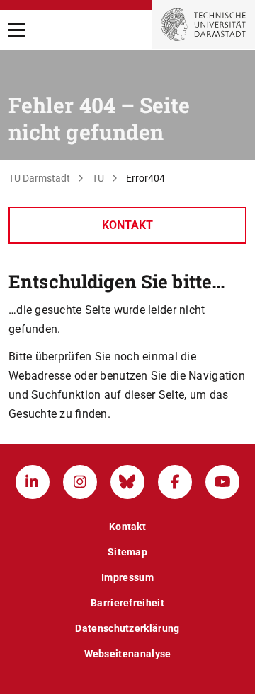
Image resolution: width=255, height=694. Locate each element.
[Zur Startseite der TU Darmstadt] (203, 24)
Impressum (127, 577)
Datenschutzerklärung (127, 628)
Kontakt (127, 225)
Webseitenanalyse (127, 653)
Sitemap (127, 552)
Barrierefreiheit (127, 602)
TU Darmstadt (39, 178)
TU (98, 178)
